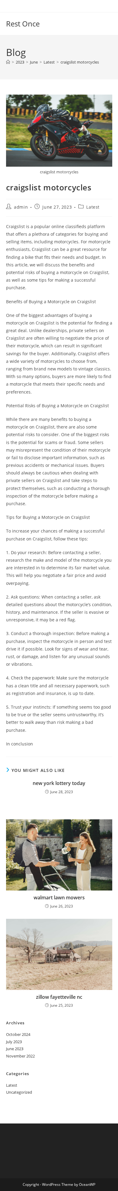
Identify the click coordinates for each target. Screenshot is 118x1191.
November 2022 (20, 1056)
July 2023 (14, 1041)
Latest (93, 207)
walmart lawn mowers (59, 897)
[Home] (8, 62)
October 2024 (18, 1034)
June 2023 (14, 1048)
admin (21, 207)
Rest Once (23, 24)
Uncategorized (19, 1092)
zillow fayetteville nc (59, 997)
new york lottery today (59, 783)
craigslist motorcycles (80, 62)
